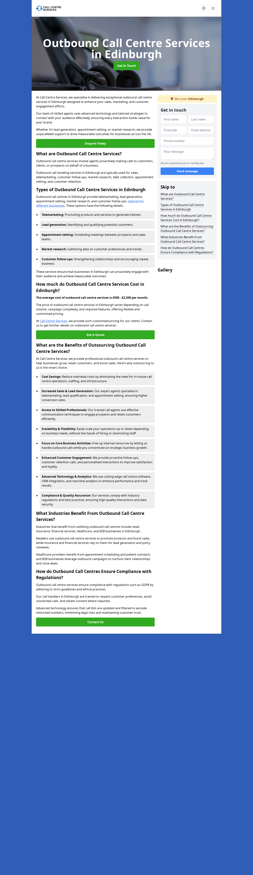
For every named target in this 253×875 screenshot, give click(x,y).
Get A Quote (95, 335)
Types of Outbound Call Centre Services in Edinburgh (182, 207)
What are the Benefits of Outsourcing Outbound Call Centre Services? (187, 228)
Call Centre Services (53, 321)
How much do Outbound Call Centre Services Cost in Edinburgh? (186, 218)
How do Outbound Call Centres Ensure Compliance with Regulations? (187, 250)
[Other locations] (204, 8)
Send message (187, 171)
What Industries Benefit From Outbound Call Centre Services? (183, 239)
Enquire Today (95, 143)
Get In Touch (126, 66)
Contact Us (95, 622)
